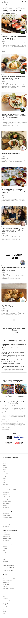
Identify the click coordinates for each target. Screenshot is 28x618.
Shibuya (4, 552)
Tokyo (4, 459)
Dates (7, 4)
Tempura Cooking (6, 494)
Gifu (3, 34)
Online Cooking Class (7, 580)
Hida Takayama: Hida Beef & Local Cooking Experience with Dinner (12, 229)
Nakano (4, 557)
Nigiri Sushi (5, 598)
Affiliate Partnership (7, 590)
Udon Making (5, 521)
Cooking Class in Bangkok (8, 565)
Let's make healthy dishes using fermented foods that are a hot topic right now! (13, 190)
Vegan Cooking (6, 503)
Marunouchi (5, 561)
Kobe (4, 482)
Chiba (4, 471)
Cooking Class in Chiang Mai (9, 567)
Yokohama (5, 474)
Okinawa (4, 478)
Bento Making (6, 499)
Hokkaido (5, 467)
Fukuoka (4, 465)
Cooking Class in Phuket (8, 570)
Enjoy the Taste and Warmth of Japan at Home (13, 268)
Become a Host (6, 584)
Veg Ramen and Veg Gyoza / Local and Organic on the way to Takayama (14, 115)
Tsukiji (4, 555)
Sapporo (4, 469)
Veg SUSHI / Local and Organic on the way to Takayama (14, 37)
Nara (4, 480)
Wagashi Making (6, 496)
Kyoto (4, 461)
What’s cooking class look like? (9, 578)
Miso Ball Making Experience (11, 153)
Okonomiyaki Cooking (7, 517)
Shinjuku (4, 546)
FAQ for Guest (6, 582)
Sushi (4, 596)
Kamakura (5, 476)
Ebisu (4, 550)
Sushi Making (6, 492)
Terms (4, 613)
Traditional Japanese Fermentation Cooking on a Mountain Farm (13, 77)
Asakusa (5, 548)
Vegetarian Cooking (7, 501)
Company (5, 606)
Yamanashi (5, 484)
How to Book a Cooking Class (9, 577)
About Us (5, 586)
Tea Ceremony (6, 507)
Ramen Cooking (6, 498)
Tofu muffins (5, 305)
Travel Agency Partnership (8, 588)
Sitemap (4, 611)
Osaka (4, 463)
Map (3, 4)
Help (4, 607)
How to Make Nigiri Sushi (8, 600)
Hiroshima (5, 486)
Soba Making (5, 505)
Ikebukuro (5, 554)
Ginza (4, 559)
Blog (4, 609)
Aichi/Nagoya (6, 473)
